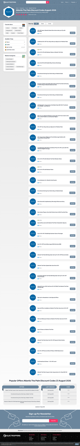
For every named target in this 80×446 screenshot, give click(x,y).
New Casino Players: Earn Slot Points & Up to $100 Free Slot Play (53, 212)
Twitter (54, 438)
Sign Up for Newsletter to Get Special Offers (48, 297)
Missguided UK (9, 30)
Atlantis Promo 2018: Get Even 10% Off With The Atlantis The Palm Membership (53, 287)
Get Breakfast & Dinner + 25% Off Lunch (47, 361)
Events (30, 437)
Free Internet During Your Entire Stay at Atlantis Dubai (50, 73)
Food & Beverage (20, 66)
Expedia (13, 33)
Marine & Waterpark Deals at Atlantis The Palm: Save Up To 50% (52, 318)
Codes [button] (49, 23)
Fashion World (17, 30)
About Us (43, 438)
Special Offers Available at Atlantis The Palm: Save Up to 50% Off (53, 308)
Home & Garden (9, 59)
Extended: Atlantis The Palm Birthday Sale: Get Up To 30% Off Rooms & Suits (52, 276)
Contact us (43, 439)
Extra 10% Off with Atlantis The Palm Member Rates (50, 159)
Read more (14, 444)
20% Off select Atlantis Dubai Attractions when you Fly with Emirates (51, 31)
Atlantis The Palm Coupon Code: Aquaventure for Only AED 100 (52, 372)
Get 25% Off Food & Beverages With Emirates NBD (49, 244)
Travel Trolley (20, 33)
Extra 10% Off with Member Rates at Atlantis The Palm (50, 52)
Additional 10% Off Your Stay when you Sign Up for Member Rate (53, 41)
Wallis (7, 33)
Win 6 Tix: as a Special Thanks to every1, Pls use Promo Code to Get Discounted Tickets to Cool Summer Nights (53, 116)
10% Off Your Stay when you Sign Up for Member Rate (50, 127)
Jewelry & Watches (10, 64)
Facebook (55, 437)
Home (62, 2)
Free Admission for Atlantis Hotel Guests (47, 180)
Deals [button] (42, 23)
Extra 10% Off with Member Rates (45, 169)
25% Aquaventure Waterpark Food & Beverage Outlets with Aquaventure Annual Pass (51, 137)
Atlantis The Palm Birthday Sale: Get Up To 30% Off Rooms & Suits (53, 254)
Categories (73, 2)
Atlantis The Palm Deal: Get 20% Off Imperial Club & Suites (51, 340)
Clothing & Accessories (10, 61)
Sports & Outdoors (9, 69)
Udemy (7, 28)
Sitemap (30, 439)
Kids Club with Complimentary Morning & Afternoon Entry (51, 201)
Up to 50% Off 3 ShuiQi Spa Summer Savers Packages (50, 233)
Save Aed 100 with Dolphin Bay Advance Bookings (49, 63)
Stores (66, 2)
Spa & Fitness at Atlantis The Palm (45, 329)
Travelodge (14, 28)
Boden (21, 28)
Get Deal (72, 32)
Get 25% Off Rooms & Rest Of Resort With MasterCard (50, 350)
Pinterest (54, 439)
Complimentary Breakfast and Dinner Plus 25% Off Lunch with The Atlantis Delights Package (53, 148)
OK (77, 444)
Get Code (72, 75)
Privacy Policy (43, 437)
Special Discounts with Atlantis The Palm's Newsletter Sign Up (52, 223)
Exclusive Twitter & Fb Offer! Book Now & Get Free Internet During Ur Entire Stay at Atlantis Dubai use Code (53, 84)
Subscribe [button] (53, 420)
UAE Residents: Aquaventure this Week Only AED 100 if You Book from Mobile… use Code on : (53, 105)
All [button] (36, 23)
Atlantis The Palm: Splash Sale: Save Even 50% (48, 265)
